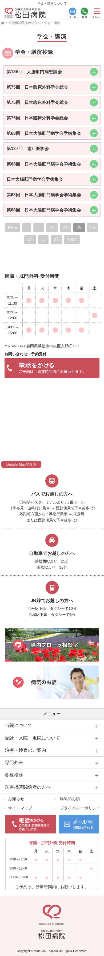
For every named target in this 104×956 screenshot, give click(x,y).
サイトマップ (20, 808)
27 (30, 239)
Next (72, 239)
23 (52, 227)
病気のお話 (70, 798)
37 (56, 239)
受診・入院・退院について (32, 738)
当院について (19, 725)
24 (65, 227)
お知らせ (16, 798)
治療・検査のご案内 (25, 750)
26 (92, 227)
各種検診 (14, 774)
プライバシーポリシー (80, 808)
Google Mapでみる (21, 464)
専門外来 (14, 762)
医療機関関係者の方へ (28, 787)
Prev (12, 227)
